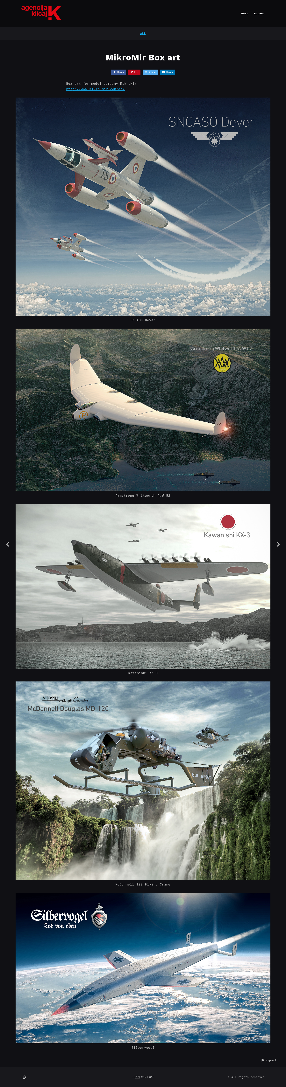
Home (244, 13)
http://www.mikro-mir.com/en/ (95, 89)
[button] (268, 1060)
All (143, 33)
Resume (259, 13)
